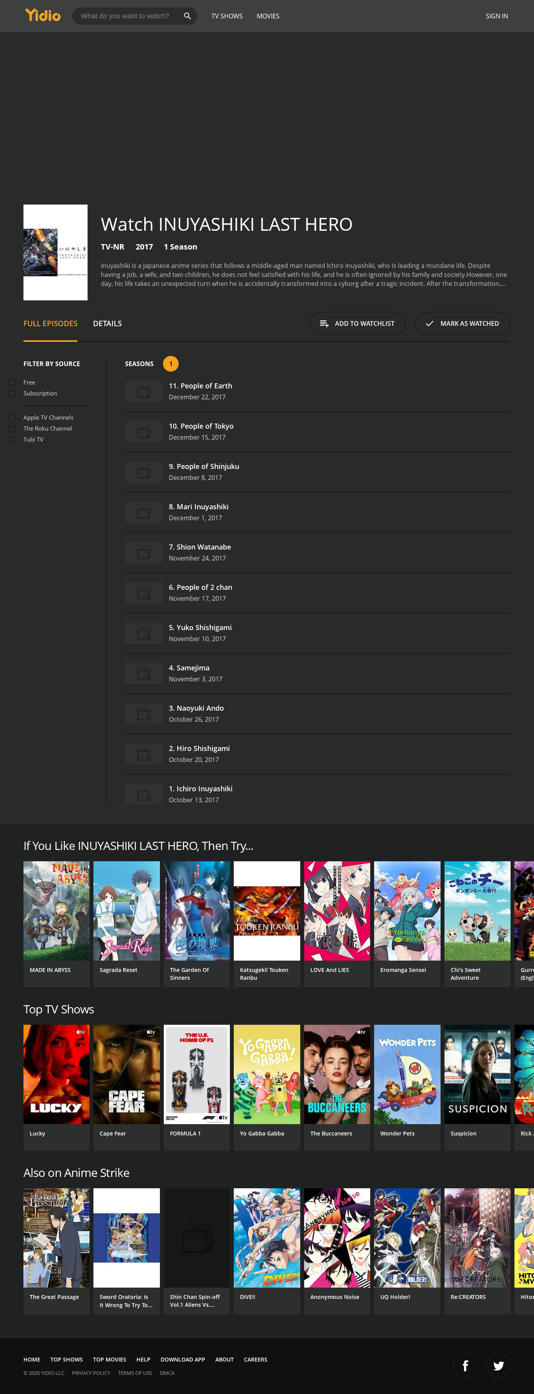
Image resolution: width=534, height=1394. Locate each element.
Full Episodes (50, 323)
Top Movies (109, 1359)
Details (107, 323)
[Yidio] (43, 17)
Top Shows (66, 1359)
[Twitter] (498, 1366)
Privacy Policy (91, 1372)
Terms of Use (135, 1372)
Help (143, 1359)
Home (31, 1359)
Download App (183, 1359)
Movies (268, 16)
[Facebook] (465, 1366)
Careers (255, 1359)
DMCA (167, 1372)
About (224, 1359)
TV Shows (227, 16)
